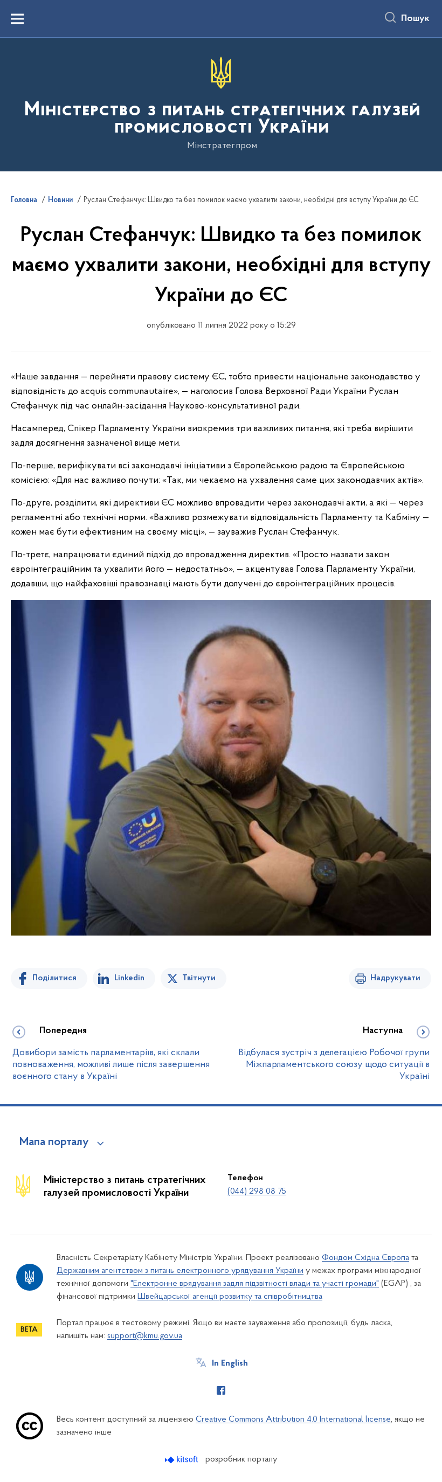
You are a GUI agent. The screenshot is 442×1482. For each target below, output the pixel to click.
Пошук (415, 19)
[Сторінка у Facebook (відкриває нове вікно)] (221, 1390)
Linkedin (129, 978)
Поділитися (54, 978)
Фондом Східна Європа (365, 1258)
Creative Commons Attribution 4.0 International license (293, 1419)
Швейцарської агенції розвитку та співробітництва (229, 1296)
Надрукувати (395, 978)
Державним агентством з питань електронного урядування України (180, 1270)
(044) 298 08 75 (256, 1191)
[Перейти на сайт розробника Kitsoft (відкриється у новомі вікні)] (182, 1460)
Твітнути (199, 978)
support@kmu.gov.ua (144, 1336)
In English (230, 1363)
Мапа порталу (54, 1142)
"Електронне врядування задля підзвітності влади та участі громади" (254, 1283)
